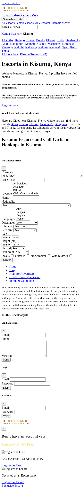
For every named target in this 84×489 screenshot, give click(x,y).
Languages (8, 219)
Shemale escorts (12, 19)
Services (7, 194)
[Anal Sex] (26, 187)
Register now (10, 105)
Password (7, 383)
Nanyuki (54, 47)
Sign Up (15, 3)
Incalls (6, 256)
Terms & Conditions (21, 280)
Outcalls (20, 256)
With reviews (60, 256)
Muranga (7, 47)
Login (6, 3)
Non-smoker (39, 256)
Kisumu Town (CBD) (33, 54)
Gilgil (5, 43)
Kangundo (16, 43)
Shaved (6, 248)
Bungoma (61, 124)
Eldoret (50, 40)
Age (4, 233)
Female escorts (24, 23)
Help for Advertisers (21, 273)
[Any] (23, 209)
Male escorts (42, 23)
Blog (12, 270)
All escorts (8, 23)
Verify (6, 416)
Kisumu (41, 43)
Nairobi (19, 47)
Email (5, 334)
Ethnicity (7, 226)
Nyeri (65, 47)
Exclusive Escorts (12, 485)
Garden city (73, 40)
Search (7, 259)
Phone (5, 338)
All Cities (7, 40)
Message (7, 355)
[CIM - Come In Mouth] (26, 193)
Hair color (8, 251)
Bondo (40, 40)
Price (5, 179)
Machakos (54, 43)
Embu (60, 40)
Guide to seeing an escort (24, 277)
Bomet (30, 40)
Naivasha (31, 47)
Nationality (8, 201)
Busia (14, 124)
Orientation (8, 222)
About (13, 266)
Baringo (20, 40)
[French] (23, 219)
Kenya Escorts (11, 33)
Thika (5, 50)
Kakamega (46, 124)
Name (5, 197)
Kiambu (30, 43)
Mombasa (68, 43)
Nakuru (43, 47)
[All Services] (26, 183)
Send (6, 359)
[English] (23, 215)
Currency (7, 172)
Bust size (7, 230)
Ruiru (73, 47)
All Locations (10, 54)
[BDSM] (26, 190)
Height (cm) (9, 241)
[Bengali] (23, 212)
